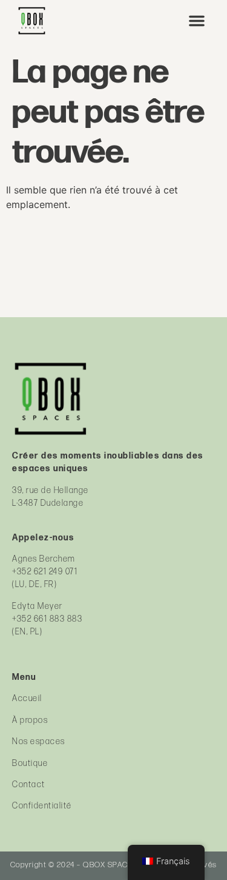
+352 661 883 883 (47, 619)
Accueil (27, 698)
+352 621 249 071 (44, 571)
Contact (28, 784)
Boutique (30, 763)
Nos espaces (38, 741)
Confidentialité (42, 806)
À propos (30, 720)
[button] (196, 20)
